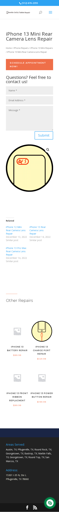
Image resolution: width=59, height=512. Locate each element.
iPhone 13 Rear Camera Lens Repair (38, 230)
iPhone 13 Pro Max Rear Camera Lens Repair (16, 251)
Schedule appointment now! (28, 64)
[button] (48, 150)
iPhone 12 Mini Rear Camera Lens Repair (16, 230)
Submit (43, 135)
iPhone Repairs (21, 48)
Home (9, 48)
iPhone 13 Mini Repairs (41, 48)
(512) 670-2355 (30, 3)
